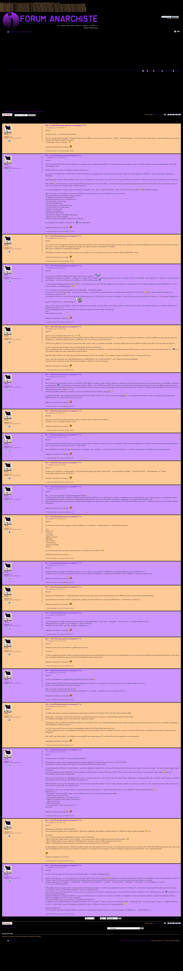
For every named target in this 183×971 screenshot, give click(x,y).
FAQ (145, 71)
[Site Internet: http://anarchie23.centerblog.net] (9, 141)
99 (170, 114)
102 (179, 114)
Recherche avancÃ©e (173, 18)
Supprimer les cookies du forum (142, 940)
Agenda (150, 71)
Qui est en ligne (7, 933)
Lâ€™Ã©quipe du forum (127, 940)
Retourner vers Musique (9, 927)
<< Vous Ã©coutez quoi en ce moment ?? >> (23, 112)
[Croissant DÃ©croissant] (114, 918)
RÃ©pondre (5, 114)
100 (173, 114)
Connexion (177, 71)
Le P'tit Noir (158, 71)
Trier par (97, 918)
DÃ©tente (21, 31)
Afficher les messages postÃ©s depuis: (74, 918)
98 (168, 114)
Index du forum (13, 31)
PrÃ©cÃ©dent (7, 918)
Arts (26, 31)
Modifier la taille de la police (178, 31)
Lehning (50, 127)
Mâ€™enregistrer (167, 71)
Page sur (158, 114)
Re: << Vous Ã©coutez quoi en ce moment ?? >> (66, 125)
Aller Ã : (104, 928)
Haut (179, 152)
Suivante (176, 918)
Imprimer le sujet (175, 31)
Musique (31, 31)
